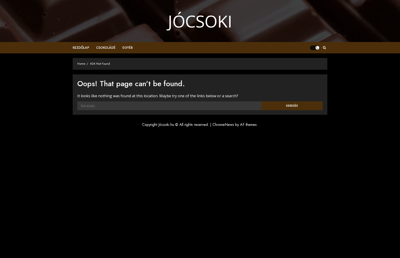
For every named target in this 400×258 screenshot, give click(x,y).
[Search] (324, 47)
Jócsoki (200, 21)
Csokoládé (106, 47)
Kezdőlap (81, 47)
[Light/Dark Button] (314, 48)
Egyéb (127, 47)
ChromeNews (223, 124)
